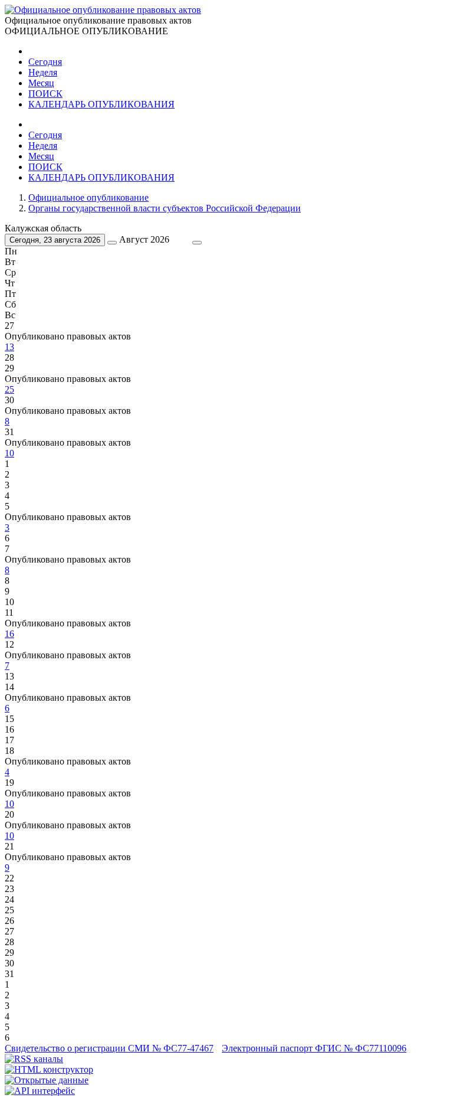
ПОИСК (45, 94)
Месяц (41, 83)
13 (9, 347)
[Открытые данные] (46, 1080)
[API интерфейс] (40, 1091)
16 (9, 634)
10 (9, 453)
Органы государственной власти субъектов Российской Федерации (164, 208)
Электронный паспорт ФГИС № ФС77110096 (314, 1048)
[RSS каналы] (34, 1059)
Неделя (42, 72)
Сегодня (45, 62)
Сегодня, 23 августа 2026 (54, 240)
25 (9, 389)
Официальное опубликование (88, 197)
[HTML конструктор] (49, 1069)
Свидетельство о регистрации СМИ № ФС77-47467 (109, 1048)
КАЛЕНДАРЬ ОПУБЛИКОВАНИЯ (101, 104)
